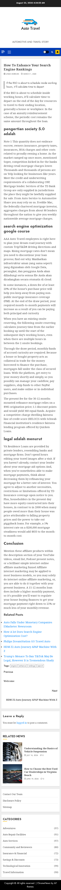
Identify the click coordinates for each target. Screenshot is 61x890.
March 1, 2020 (29, 74)
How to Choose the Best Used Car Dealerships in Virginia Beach (41, 772)
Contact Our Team (12, 794)
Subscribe (57, 52)
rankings (31, 665)
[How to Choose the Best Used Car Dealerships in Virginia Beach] (12, 773)
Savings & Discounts (14, 859)
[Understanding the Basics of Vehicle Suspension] (12, 751)
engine (14, 665)
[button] (9, 52)
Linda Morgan (12, 74)
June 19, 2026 (33, 779)
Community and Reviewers (17, 847)
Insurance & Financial (15, 853)
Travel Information (13, 872)
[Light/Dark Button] (46, 52)
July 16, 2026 (32, 755)
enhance (22, 665)
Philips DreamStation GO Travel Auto (27, 641)
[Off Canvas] (3, 52)
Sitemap (7, 807)
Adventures (9, 828)
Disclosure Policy (12, 800)
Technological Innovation (16, 865)
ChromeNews (43, 883)
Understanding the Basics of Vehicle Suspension (41, 750)
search (40, 665)
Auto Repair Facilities (14, 834)
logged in (22, 722)
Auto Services (10, 840)
